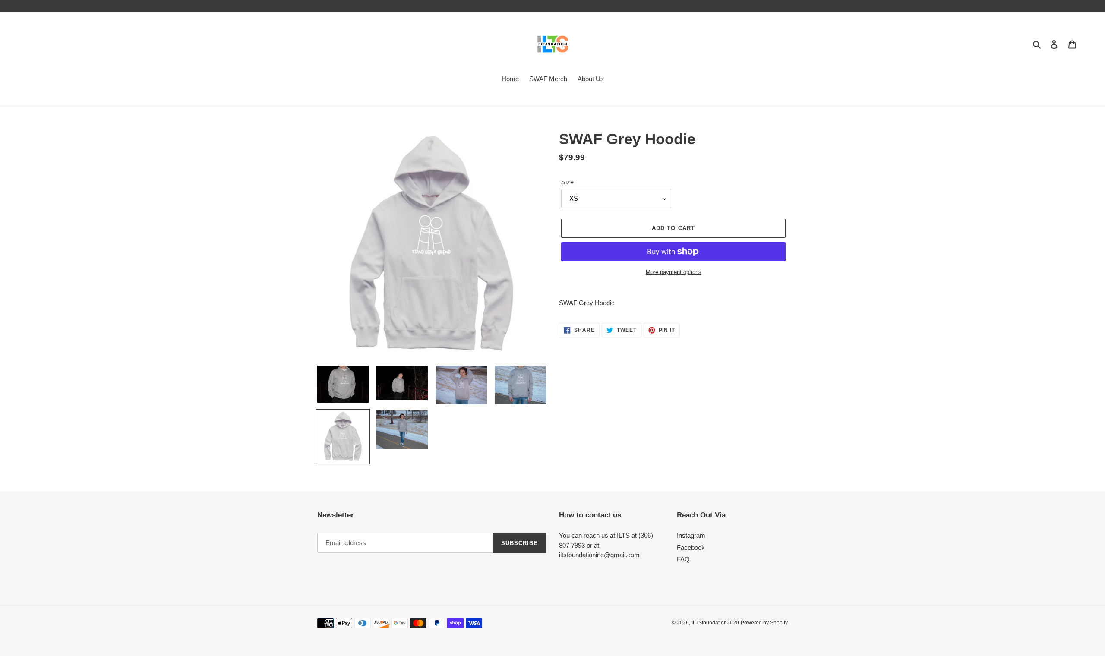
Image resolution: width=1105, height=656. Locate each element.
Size (567, 182)
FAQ (683, 559)
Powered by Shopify (764, 623)
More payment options (673, 272)
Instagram (691, 535)
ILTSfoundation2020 (715, 623)
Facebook (691, 547)
